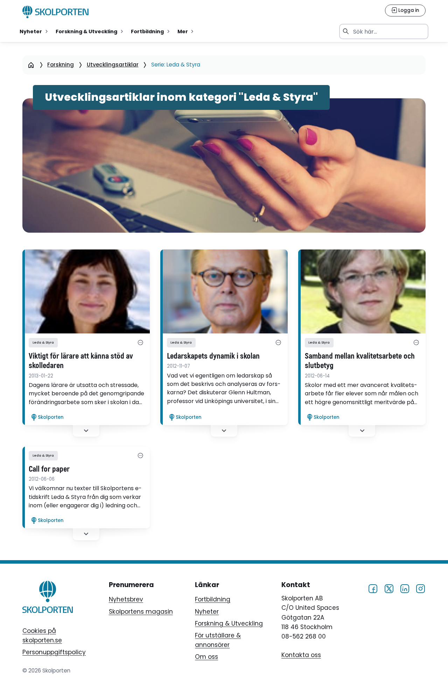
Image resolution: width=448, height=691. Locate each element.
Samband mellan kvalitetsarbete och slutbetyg (360, 361)
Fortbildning (212, 599)
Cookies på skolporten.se (42, 635)
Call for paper (49, 469)
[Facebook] (373, 588)
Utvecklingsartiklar (113, 64)
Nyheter (207, 611)
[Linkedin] (404, 588)
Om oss (206, 657)
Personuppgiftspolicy (54, 652)
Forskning (60, 64)
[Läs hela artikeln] (86, 291)
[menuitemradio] (34, 31)
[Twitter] (389, 588)
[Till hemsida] (47, 598)
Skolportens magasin (141, 611)
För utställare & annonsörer (218, 640)
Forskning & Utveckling (229, 623)
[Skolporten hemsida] (55, 12)
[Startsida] (31, 65)
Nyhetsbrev (126, 599)
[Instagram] (420, 588)
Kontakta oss (301, 655)
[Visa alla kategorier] (140, 342)
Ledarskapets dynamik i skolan (213, 356)
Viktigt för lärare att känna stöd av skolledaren (81, 361)
